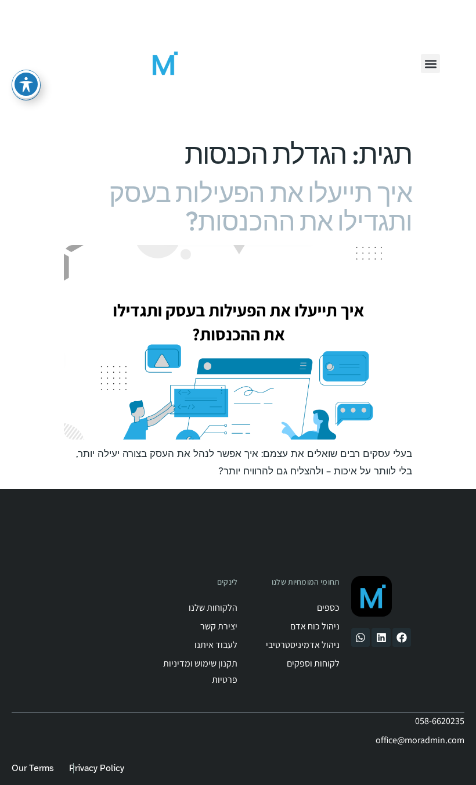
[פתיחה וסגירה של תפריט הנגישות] (26, 84)
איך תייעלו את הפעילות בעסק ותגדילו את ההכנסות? (260, 207)
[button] (430, 63)
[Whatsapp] (360, 637)
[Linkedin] (381, 637)
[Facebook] (401, 637)
